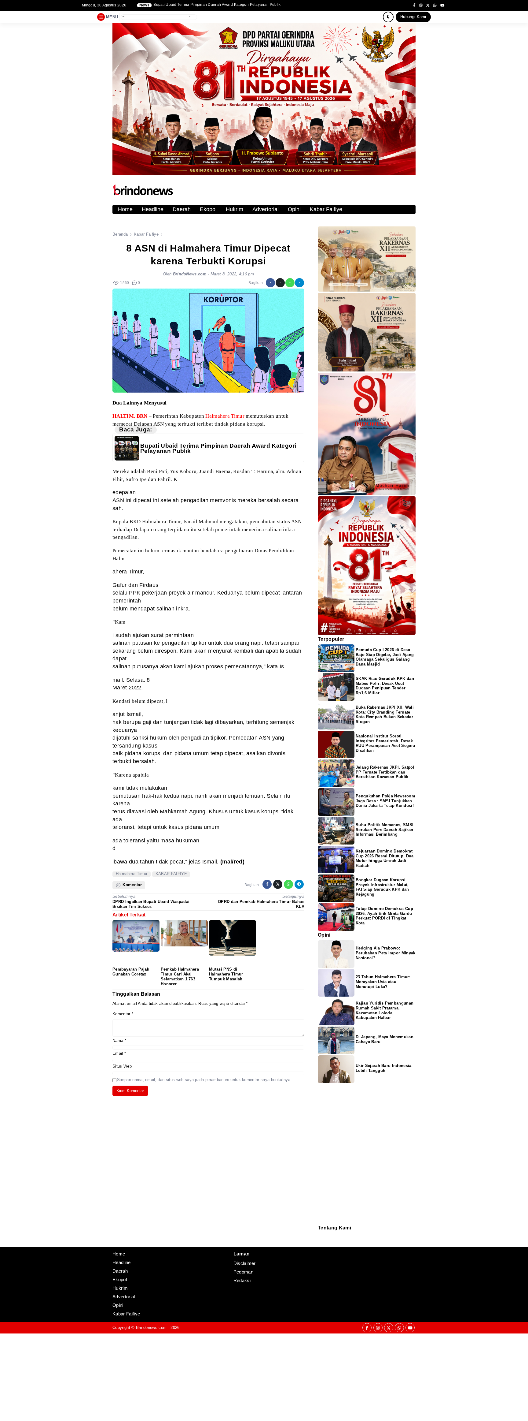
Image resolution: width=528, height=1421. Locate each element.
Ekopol (208, 209)
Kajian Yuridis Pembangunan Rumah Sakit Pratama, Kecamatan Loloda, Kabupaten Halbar (384, 1010)
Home (125, 209)
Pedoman (320, 1239)
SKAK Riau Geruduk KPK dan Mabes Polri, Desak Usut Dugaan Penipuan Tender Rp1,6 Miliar (385, 686)
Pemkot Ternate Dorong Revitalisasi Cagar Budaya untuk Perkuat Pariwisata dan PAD (228, 5)
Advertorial (265, 209)
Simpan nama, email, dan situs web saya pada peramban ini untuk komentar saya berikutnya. (204, 1079)
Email (119, 1053)
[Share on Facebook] (270, 282)
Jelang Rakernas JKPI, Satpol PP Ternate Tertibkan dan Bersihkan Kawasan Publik (385, 772)
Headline (152, 209)
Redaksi (320, 1235)
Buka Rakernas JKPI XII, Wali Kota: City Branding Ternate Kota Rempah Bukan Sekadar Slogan (385, 714)
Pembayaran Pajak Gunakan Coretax (130, 971)
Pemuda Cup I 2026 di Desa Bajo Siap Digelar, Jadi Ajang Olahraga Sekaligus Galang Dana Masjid (385, 657)
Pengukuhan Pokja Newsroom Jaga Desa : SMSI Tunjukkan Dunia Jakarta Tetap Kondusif (385, 801)
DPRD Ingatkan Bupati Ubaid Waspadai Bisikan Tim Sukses (150, 904)
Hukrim (234, 209)
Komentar (122, 1014)
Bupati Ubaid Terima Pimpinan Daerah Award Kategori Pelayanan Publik (218, 448)
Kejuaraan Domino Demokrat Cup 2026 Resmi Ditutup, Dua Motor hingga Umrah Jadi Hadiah (385, 858)
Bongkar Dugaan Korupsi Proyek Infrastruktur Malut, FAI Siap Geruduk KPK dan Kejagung (382, 887)
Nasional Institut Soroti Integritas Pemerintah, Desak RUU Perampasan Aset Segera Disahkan (385, 743)
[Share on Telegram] (299, 282)
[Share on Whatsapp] (290, 282)
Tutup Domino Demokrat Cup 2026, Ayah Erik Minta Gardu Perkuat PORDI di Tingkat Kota (384, 916)
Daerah (182, 209)
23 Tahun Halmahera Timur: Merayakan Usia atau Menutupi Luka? (383, 982)
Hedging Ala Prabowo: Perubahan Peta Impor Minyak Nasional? (386, 953)
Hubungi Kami (413, 16)
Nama (119, 1040)
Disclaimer (321, 1243)
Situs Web (122, 1066)
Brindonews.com (151, 1327)
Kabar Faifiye (326, 209)
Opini (294, 209)
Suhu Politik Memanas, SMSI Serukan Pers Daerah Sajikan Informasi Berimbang (384, 829)
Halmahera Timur (132, 873)
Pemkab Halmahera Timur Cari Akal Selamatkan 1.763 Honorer (180, 976)
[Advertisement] (183, 1376)
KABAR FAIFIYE (171, 873)
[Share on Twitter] (280, 282)
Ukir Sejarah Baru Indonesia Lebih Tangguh (384, 1068)
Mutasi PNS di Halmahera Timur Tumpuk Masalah (226, 974)
